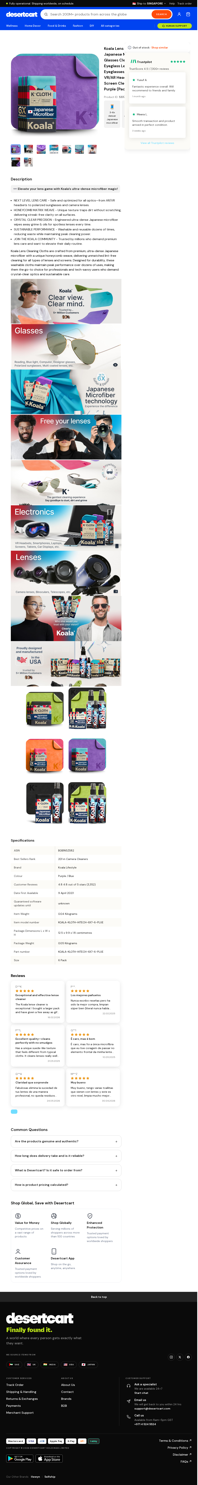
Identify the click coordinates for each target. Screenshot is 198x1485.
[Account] (176, 14)
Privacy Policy (177, 1442)
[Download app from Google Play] (19, 1452)
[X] (176, 1351)
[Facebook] (185, 1351)
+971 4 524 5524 (143, 1418)
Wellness (12, 25)
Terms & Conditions (172, 1435)
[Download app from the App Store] (49, 1452)
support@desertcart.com (151, 1402)
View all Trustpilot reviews (154, 143)
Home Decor (33, 25)
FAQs (183, 1456)
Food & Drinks (57, 25)
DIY (92, 25)
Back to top (98, 1291)
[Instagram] (168, 1351)
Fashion (78, 25)
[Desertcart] (21, 14)
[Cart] (185, 14)
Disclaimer (179, 1449)
